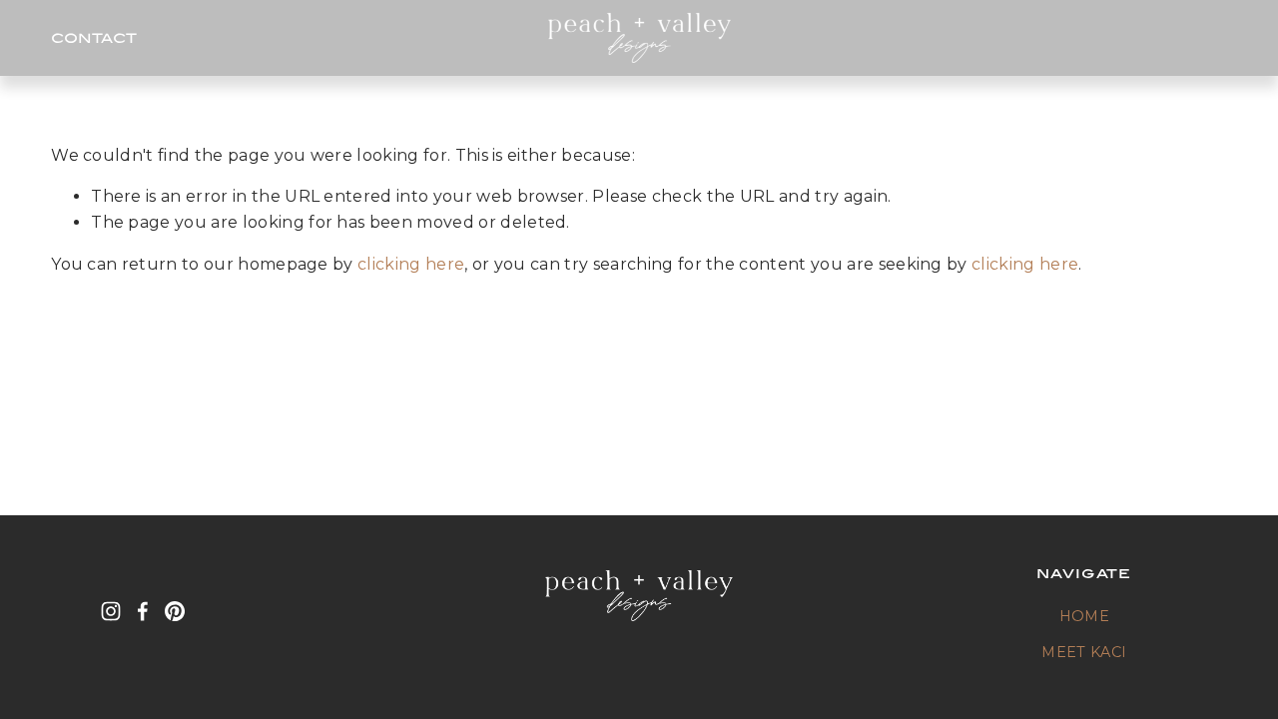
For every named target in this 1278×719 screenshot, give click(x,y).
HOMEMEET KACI (1083, 634)
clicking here (410, 264)
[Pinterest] (175, 611)
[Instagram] (111, 611)
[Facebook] (143, 611)
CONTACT (94, 37)
